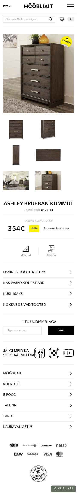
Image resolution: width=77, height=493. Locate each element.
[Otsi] (50, 19)
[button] (8, 6)
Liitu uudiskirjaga (38, 322)
